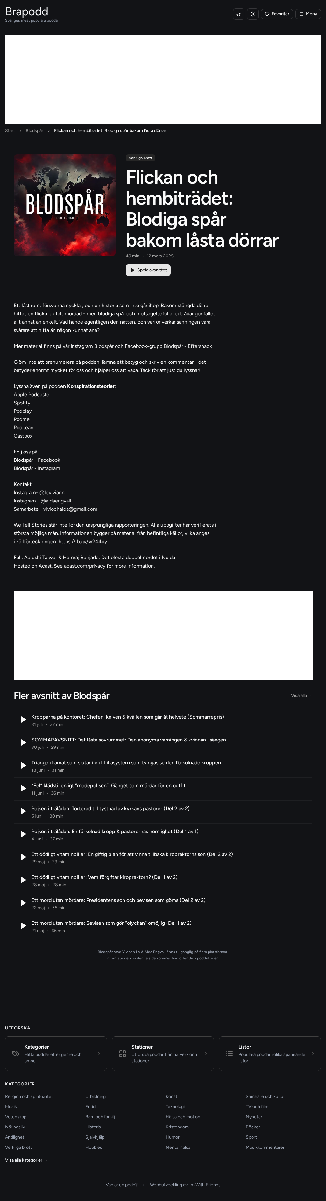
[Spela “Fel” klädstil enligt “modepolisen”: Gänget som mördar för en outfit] (22, 788)
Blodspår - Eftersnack (188, 346)
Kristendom (177, 1127)
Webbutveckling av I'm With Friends (185, 1185)
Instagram (49, 468)
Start (10, 130)
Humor (173, 1137)
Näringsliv (15, 1127)
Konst (171, 1096)
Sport (251, 1137)
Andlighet (14, 1137)
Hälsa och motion (183, 1117)
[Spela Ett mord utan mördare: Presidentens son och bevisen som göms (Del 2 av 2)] (22, 903)
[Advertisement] (163, 79)
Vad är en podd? (122, 1185)
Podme (22, 419)
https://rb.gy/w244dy (83, 541)
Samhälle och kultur (265, 1096)
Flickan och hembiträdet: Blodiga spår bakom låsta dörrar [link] (110, 130)
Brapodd (26, 11)
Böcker (253, 1127)
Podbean (23, 428)
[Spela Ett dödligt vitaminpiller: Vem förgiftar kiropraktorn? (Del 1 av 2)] (22, 880)
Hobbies (93, 1147)
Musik (11, 1106)
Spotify (22, 403)
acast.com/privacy (84, 566)
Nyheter (254, 1117)
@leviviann (52, 492)
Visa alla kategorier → (26, 1160)
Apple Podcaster (32, 394)
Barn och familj (100, 1117)
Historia (93, 1127)
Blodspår (34, 130)
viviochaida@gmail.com (70, 509)
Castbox (23, 436)
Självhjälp (94, 1137)
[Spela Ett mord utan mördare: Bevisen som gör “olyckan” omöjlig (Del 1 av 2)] (22, 926)
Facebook (49, 460)
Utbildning (95, 1096)
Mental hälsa (178, 1147)
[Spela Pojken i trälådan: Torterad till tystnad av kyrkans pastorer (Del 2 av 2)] (22, 811)
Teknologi (175, 1106)
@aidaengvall (56, 501)
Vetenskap (15, 1117)
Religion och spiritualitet (29, 1096)
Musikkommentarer (265, 1147)
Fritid (90, 1106)
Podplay (23, 411)
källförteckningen (36, 541)
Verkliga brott (140, 158)
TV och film (257, 1106)
